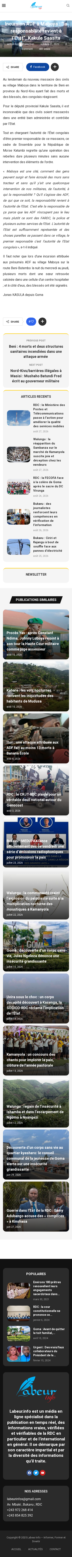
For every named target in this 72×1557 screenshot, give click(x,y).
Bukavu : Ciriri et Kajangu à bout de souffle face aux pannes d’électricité (47, 544)
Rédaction (29, 44)
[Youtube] (42, 1473)
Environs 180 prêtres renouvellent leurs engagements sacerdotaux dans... (47, 1288)
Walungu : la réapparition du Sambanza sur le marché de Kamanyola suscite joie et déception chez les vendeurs (48, 452)
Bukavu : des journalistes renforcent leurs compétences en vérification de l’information (45, 514)
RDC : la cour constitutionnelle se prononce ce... (46, 1311)
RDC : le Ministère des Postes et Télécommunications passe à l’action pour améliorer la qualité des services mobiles (49, 415)
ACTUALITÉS (35, 1549)
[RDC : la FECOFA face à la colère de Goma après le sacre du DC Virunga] (18, 486)
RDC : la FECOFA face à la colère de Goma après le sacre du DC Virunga (48, 484)
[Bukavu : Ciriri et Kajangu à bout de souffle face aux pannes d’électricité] (18, 547)
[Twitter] (36, 1473)
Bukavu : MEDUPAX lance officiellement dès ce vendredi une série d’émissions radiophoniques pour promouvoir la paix (35, 849)
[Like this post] (32, 322)
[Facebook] (29, 1473)
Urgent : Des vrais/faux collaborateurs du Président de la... (48, 1351)
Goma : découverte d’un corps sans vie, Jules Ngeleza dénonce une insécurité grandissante (36, 956)
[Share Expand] (55, 67)
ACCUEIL (16, 1549)
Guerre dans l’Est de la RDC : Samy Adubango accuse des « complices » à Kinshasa (35, 1216)
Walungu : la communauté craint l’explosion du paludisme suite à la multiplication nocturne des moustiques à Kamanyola (35, 901)
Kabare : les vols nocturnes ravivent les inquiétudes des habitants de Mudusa (30, 696)
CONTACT (55, 1549)
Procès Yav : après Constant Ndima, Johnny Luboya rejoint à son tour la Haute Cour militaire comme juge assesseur (33, 641)
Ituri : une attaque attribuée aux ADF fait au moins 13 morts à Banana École (32, 748)
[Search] (68, 6)
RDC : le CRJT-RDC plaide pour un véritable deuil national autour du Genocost (34, 800)
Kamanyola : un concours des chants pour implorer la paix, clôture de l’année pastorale (31, 1060)
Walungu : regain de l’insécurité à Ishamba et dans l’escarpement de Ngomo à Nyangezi (35, 1112)
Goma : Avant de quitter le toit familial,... (49, 1331)
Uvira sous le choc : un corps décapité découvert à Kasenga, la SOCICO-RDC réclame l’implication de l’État (35, 1005)
